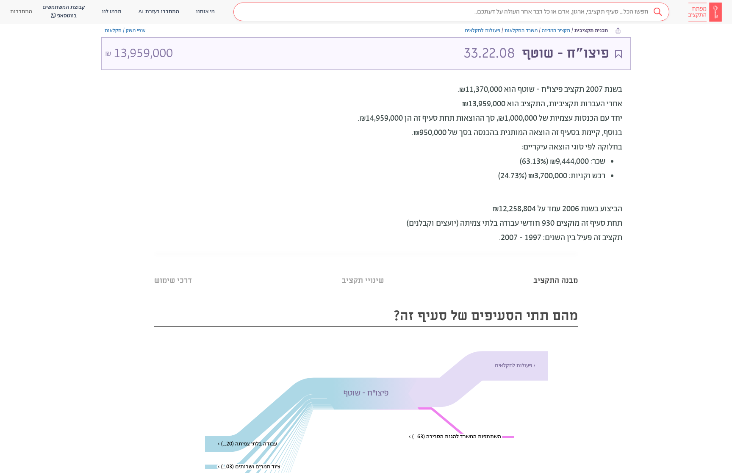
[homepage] (705, 12)
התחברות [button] (21, 12)
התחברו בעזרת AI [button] (159, 12)
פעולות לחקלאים (482, 30)
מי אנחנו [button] (205, 12)
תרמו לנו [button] (112, 12)
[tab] (555, 270)
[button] (451, 12)
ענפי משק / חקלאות (125, 30)
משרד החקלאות (521, 30)
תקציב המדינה (556, 30)
